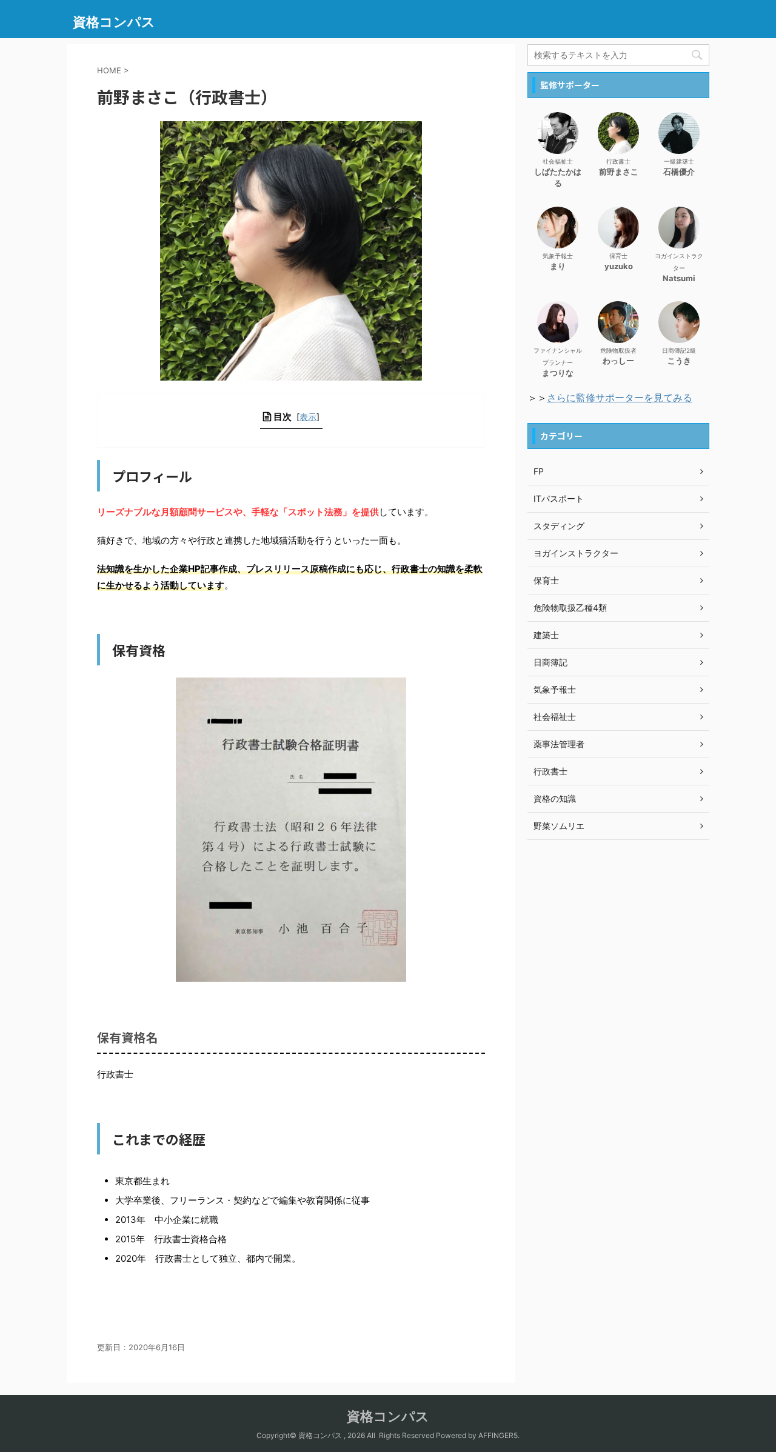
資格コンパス (114, 22)
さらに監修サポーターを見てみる (619, 397)
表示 (307, 416)
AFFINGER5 (498, 1435)
